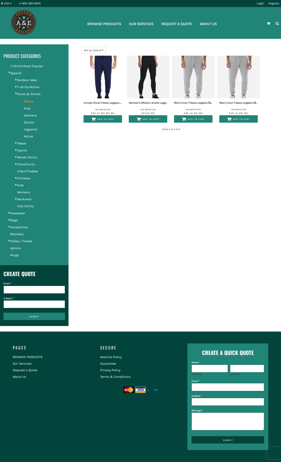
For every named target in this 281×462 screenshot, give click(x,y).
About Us (19, 377)
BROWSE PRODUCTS (28, 357)
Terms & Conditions (115, 377)
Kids (27, 108)
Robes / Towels (21, 241)
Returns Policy (111, 357)
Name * (196, 362)
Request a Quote (25, 370)
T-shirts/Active (28, 87)
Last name (235, 374)
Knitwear (24, 178)
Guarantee (108, 363)
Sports (22, 150)
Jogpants (30, 129)
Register (274, 3)
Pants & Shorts (29, 94)
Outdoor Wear (27, 80)
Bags (14, 220)
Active (28, 136)
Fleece (21, 143)
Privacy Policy (110, 370)
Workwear (24, 199)
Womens (30, 115)
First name (197, 374)
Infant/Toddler (27, 171)
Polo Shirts (25, 206)
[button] (7, 3)
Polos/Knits (26, 164)
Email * (7, 283)
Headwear (17, 213)
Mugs (14, 255)
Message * (197, 410)
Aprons (15, 248)
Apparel (15, 73)
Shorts (29, 122)
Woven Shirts (27, 157)
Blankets (16, 234)
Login (260, 3)
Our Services (22, 363)
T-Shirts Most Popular (26, 66)
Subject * (8, 298)
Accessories (19, 227)
